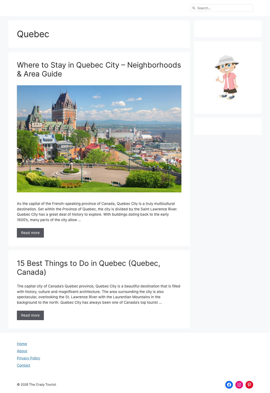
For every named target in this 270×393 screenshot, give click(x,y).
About (22, 351)
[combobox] (221, 8)
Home (22, 344)
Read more (30, 233)
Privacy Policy (28, 358)
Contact (23, 365)
